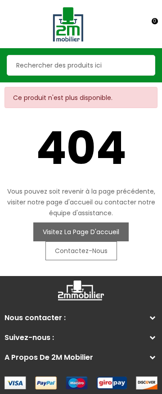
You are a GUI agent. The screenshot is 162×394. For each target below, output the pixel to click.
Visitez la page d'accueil (81, 231)
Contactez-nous (81, 250)
